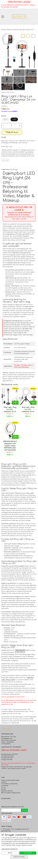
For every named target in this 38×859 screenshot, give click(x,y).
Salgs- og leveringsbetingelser (10, 780)
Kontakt (3, 789)
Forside (3, 29)
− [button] (3, 126)
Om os (3, 787)
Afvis (10, 853)
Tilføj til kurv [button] (11, 132)
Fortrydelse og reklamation (9, 783)
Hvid (14, 119)
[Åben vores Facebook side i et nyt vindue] (2, 802)
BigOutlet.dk (20, 650)
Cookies (3, 782)
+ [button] (19, 126)
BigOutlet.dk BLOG (7, 791)
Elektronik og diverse (12, 29)
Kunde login (4, 785)
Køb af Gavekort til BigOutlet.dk (10, 792)
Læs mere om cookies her (9, 849)
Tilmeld (24, 810)
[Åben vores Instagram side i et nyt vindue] (6, 802)
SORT (6, 119)
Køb (15, 402)
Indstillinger (19, 857)
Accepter (28, 853)
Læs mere (5, 160)
